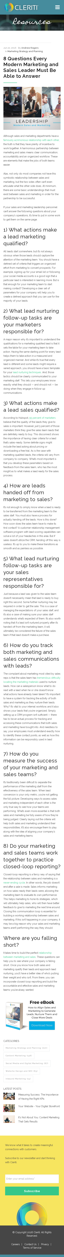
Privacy (45, 1244)
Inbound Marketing (18, 1079)
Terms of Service (32, 1247)
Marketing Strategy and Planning (25, 51)
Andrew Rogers (29, 48)
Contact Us (30, 1244)
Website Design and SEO (22, 1071)
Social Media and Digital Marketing (27, 1063)
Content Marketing (19, 1056)
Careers (15, 1244)
